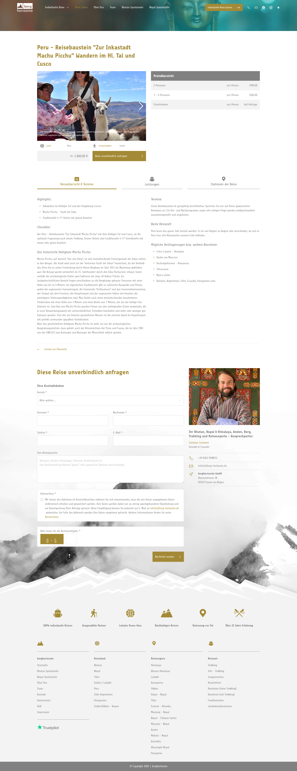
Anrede (42, 392)
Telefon (42, 432)
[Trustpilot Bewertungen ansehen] (278, 7)
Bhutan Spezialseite (48, 671)
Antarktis (156, 741)
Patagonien (100, 700)
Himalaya (156, 665)
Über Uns (42, 682)
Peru (96, 688)
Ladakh (155, 676)
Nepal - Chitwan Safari (163, 718)
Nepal (97, 671)
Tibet (96, 676)
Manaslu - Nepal (160, 723)
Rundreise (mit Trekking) (221, 694)
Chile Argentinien (103, 694)
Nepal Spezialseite (47, 676)
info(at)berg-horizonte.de (164, 508)
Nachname (120, 412)
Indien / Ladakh (102, 682)
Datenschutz (51, 516)
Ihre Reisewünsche (47, 452)
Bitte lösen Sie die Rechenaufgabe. (60, 531)
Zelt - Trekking (216, 671)
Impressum (43, 712)
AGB (39, 706)
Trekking (212, 665)
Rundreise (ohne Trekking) (222, 688)
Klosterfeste (214, 682)
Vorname (43, 412)
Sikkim (154, 688)
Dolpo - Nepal (159, 694)
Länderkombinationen (220, 706)
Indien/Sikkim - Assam (106, 706)
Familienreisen (216, 700)
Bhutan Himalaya (160, 671)
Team (40, 688)
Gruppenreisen (216, 676)
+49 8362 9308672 (207, 457)
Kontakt (41, 694)
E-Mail (118, 432)
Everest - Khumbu (161, 706)
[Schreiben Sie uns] (256, 7)
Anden (154, 729)
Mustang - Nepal (160, 712)
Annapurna (157, 682)
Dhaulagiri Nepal (160, 747)
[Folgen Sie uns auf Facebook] (263, 7)
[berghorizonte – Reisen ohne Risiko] (25, 7)
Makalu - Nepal (159, 735)
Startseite (42, 665)
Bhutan (98, 665)
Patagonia (156, 753)
